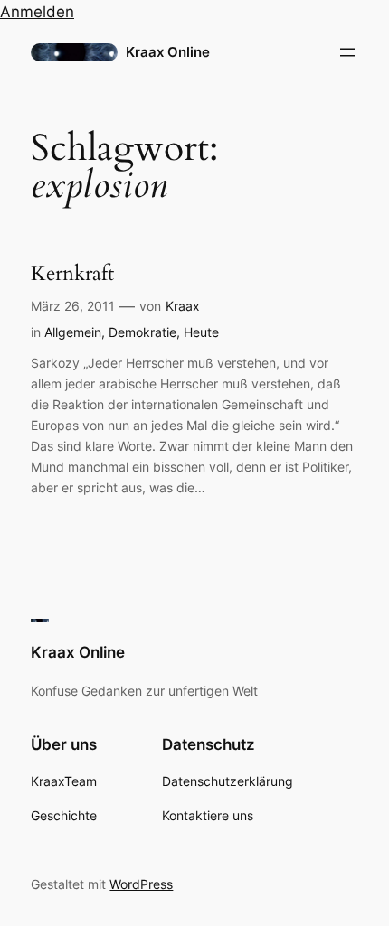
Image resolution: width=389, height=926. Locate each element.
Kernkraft (72, 273)
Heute (201, 332)
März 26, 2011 (73, 305)
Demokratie (142, 332)
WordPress (141, 884)
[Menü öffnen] (347, 52)
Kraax (183, 305)
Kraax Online (168, 52)
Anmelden (37, 12)
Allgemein (72, 332)
